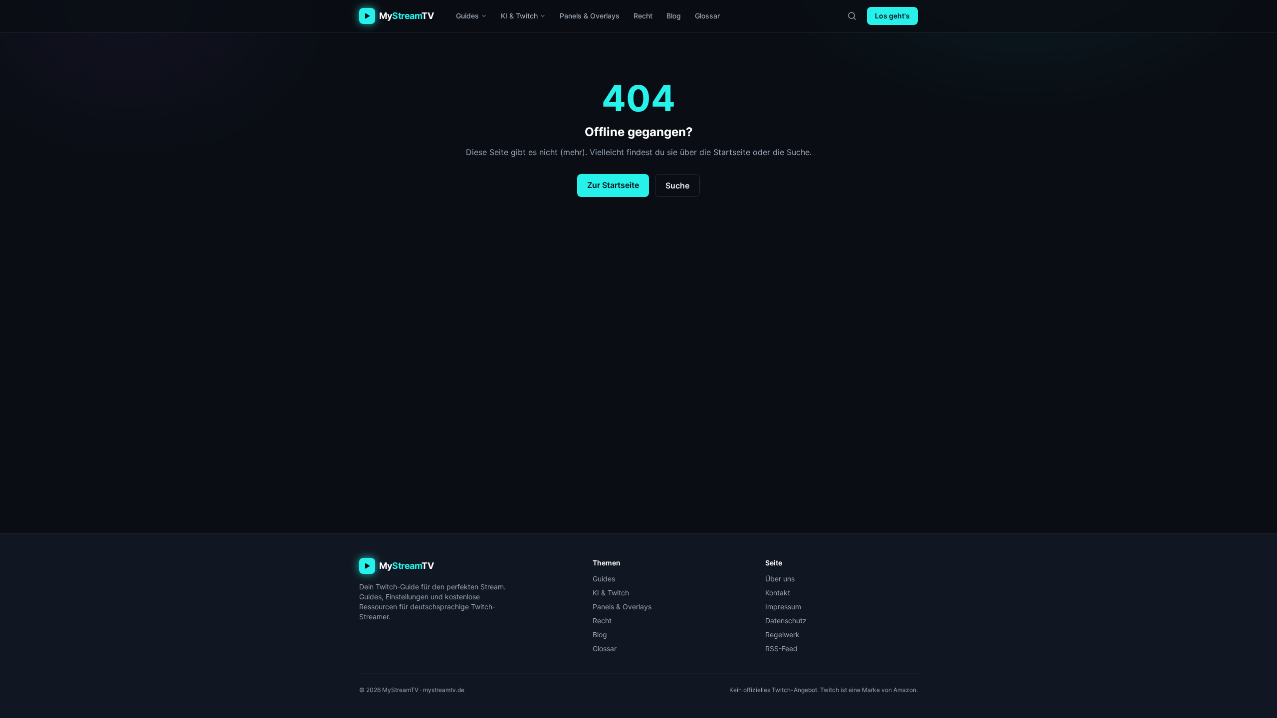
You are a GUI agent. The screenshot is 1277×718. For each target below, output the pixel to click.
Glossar (707, 15)
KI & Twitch (519, 15)
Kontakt (777, 592)
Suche (677, 185)
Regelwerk (782, 634)
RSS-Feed (781, 648)
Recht (643, 15)
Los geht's (892, 15)
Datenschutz (786, 620)
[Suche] (852, 16)
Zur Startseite (613, 185)
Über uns (780, 578)
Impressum (783, 606)
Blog (673, 15)
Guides (467, 15)
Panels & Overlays (590, 15)
